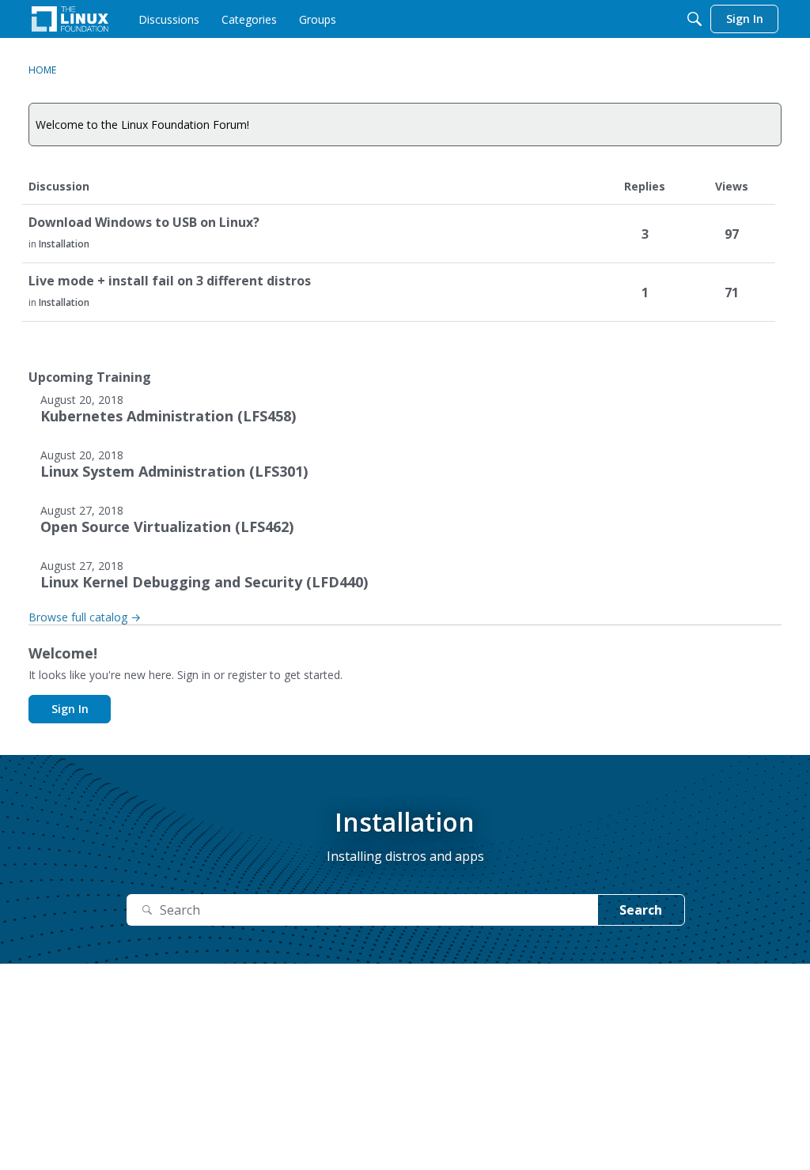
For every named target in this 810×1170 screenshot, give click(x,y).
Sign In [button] (70, 708)
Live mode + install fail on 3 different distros (169, 281)
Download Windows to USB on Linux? (143, 222)
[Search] (694, 19)
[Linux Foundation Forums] (70, 19)
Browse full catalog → (84, 617)
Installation (64, 244)
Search (640, 910)
